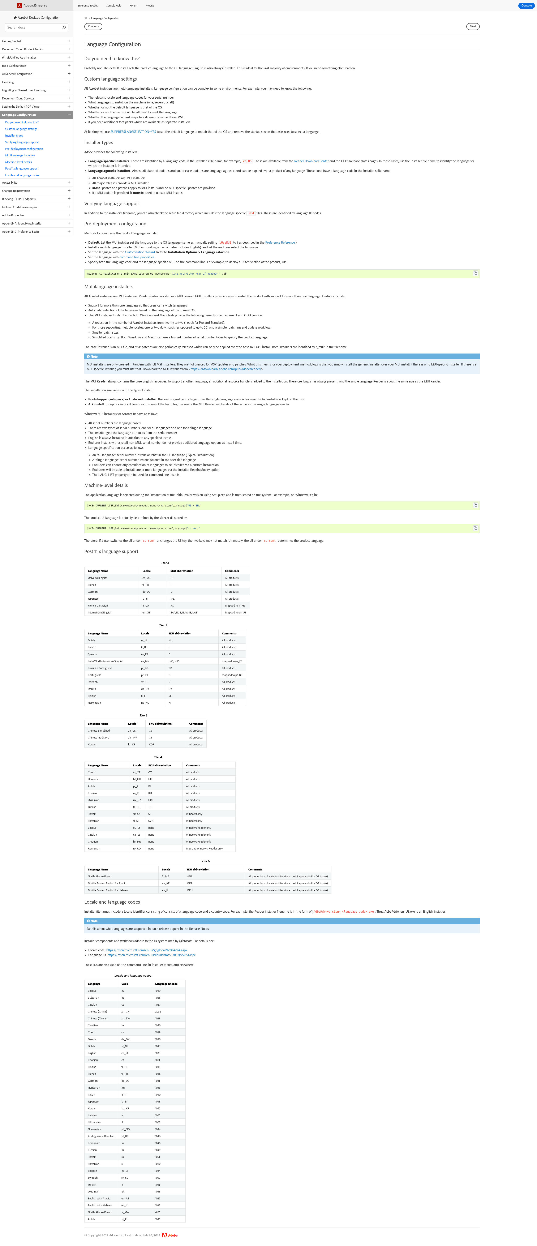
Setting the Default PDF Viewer (21, 106)
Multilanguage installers (20, 155)
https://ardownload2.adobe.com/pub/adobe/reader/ (225, 369)
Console (526, 5)
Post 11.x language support (21, 168)
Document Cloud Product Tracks (22, 49)
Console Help (113, 5)
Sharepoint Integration (16, 191)
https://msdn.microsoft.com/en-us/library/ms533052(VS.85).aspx (151, 955)
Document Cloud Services (18, 98)
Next (473, 26)
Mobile (150, 5)
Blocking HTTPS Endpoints (19, 199)
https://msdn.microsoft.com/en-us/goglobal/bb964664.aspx (146, 950)
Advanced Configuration (17, 74)
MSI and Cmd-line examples (19, 207)
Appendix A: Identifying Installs (21, 223)
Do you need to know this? (22, 122)
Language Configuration (19, 115)
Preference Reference (280, 242)
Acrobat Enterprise (35, 5)
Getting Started (11, 41)
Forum (133, 5)
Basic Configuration (14, 66)
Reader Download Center (311, 161)
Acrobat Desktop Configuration (38, 17)
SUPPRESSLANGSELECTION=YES (133, 131)
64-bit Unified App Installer (19, 57)
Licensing (8, 82)
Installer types (14, 135)
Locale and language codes (22, 175)
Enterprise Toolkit (88, 5)
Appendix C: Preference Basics (20, 232)
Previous (93, 26)
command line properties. (137, 257)
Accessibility (9, 182)
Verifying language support (22, 142)
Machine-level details (18, 162)
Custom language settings (21, 129)
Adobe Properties (13, 215)
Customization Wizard (140, 252)
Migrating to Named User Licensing (24, 90)
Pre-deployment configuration (24, 149)
